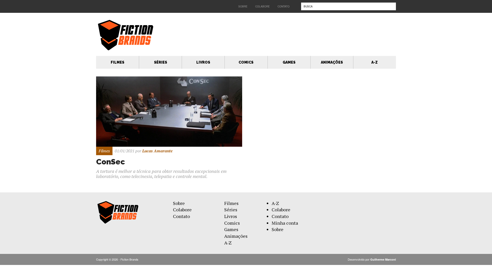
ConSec (110, 161)
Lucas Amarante (157, 151)
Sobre (243, 6)
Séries (160, 62)
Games (289, 62)
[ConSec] (169, 111)
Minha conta (285, 223)
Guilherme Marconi (383, 259)
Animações (332, 62)
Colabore (262, 6)
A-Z (374, 62)
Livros (203, 62)
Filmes (117, 62)
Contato (284, 6)
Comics (246, 62)
